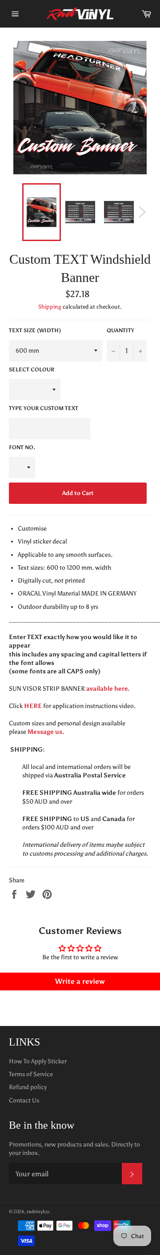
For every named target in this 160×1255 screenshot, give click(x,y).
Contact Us (24, 1100)
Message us (45, 732)
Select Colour (31, 369)
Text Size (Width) (35, 330)
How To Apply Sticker (38, 1061)
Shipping (49, 306)
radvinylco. (38, 1211)
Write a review (80, 981)
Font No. (22, 447)
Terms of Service (31, 1074)
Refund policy (28, 1087)
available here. (108, 688)
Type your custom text (43, 408)
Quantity (120, 330)
